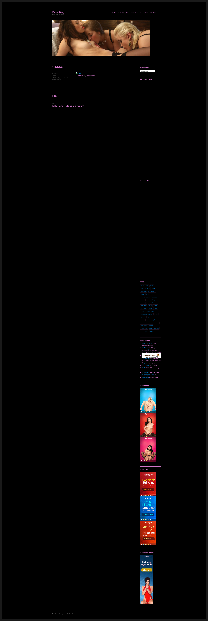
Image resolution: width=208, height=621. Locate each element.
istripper (154, 302)
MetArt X (144, 367)
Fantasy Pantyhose (146, 349)
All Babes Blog (123, 12)
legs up (150, 305)
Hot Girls (58, 79)
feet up (142, 294)
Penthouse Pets (146, 372)
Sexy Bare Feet (145, 377)
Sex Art (142, 320)
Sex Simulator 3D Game (148, 374)
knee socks (143, 305)
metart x (143, 311)
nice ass (150, 314)
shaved (151, 325)
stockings (156, 328)
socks (150, 328)
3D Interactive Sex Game (148, 344)
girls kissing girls (145, 297)
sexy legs (149, 322)
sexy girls (143, 322)
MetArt (156, 308)
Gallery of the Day (135, 12)
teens (146, 331)
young (151, 331)
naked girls (144, 314)
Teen (142, 331)
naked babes (150, 311)
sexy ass (148, 320)
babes (151, 285)
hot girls (143, 302)
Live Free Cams (145, 364)
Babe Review (145, 347)
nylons (149, 317)
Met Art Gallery (145, 365)
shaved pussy (144, 328)
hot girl (154, 300)
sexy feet (154, 320)
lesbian (156, 305)
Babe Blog (58, 12)
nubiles (156, 314)
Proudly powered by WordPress (67, 614)
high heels (154, 297)
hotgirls (149, 302)
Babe (62, 78)
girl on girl (149, 294)
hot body (148, 300)
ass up (142, 285)
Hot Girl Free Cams (149, 12)
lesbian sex (144, 308)
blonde (153, 288)
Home (114, 12)
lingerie (150, 308)
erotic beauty (151, 291)
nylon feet (143, 317)
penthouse (156, 317)
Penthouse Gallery (146, 369)
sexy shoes (156, 322)
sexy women (144, 325)
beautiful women (145, 288)
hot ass (142, 300)
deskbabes (143, 291)
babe (147, 285)
